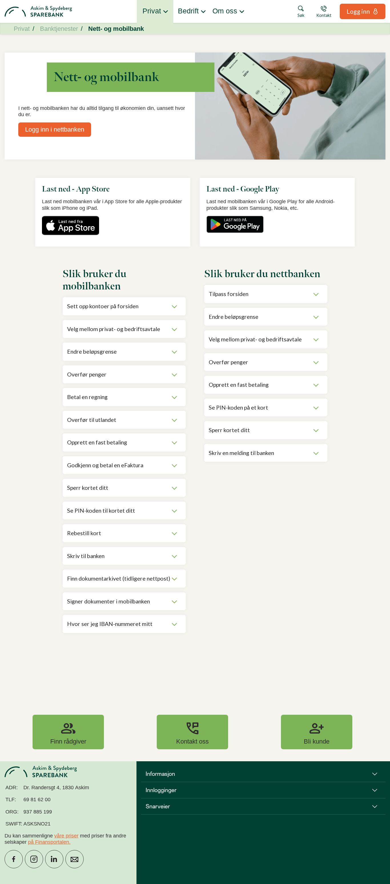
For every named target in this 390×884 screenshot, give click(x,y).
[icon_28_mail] (74, 859)
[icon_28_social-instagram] (34, 859)
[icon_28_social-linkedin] (54, 859)
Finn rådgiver (68, 732)
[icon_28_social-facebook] (14, 859)
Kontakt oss (192, 732)
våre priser (66, 836)
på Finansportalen (48, 842)
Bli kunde (316, 732)
